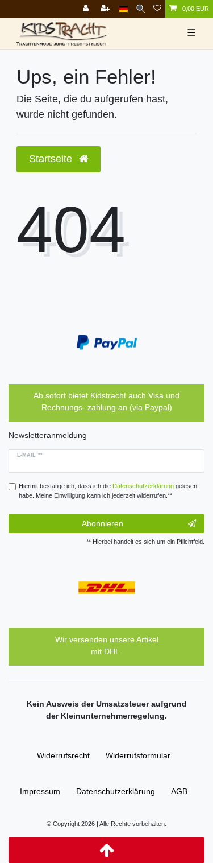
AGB (179, 791)
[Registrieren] (106, 9)
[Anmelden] (87, 9)
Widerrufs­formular (138, 755)
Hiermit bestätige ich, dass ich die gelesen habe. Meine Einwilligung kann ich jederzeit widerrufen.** (108, 490)
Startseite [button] (52, 158)
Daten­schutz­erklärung (115, 791)
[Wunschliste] (157, 9)
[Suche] (140, 9)
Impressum (40, 791)
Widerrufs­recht (63, 755)
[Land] (123, 9)
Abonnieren (102, 523)
